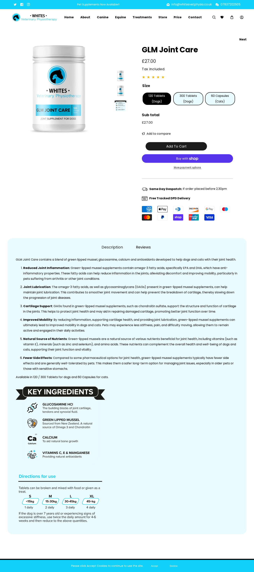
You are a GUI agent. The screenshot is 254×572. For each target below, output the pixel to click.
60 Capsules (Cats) (220, 99)
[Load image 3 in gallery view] (120, 105)
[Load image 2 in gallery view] (120, 90)
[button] (232, 17)
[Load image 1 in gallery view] (120, 75)
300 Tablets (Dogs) (188, 99)
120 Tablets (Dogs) (157, 99)
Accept (154, 566)
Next (243, 39)
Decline (174, 566)
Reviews (143, 247)
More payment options (187, 167)
